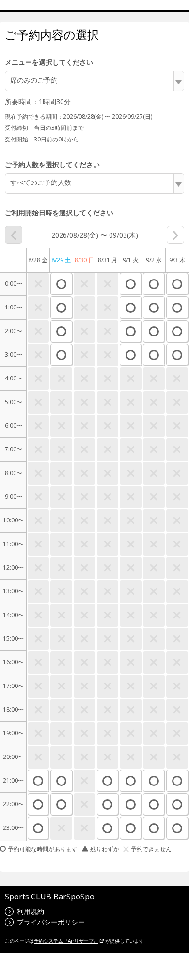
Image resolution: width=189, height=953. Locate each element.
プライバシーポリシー (51, 921)
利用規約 (30, 911)
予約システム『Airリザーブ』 (66, 941)
